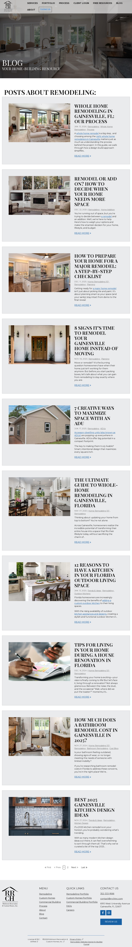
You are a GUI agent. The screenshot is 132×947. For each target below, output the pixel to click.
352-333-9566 (107, 893)
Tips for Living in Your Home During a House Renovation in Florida (94, 655)
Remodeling (93, 126)
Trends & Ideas (94, 591)
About (31, 10)
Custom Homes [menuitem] (47, 898)
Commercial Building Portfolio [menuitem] (82, 902)
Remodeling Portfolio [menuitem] (77, 894)
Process (64, 3)
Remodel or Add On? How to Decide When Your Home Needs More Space (95, 191)
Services (32, 3)
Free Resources (102, 3)
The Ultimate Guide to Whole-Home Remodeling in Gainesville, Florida (96, 492)
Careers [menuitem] (70, 910)
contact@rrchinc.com (111, 898)
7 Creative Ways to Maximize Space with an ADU (94, 415)
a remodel (106, 216)
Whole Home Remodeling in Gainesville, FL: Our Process (94, 113)
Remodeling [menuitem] (45, 894)
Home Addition (108, 209)
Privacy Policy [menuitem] (75, 939)
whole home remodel (87, 133)
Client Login (81, 3)
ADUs (103, 428)
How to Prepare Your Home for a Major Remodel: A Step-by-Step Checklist (96, 266)
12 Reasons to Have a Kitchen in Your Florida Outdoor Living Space (95, 575)
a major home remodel (104, 288)
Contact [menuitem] (43, 918)
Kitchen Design (81, 823)
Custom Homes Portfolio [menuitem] (79, 898)
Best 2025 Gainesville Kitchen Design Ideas (94, 807)
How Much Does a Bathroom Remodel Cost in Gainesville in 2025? (96, 730)
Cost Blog (113, 748)
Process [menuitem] (43, 906)
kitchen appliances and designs (90, 614)
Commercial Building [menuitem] (50, 902)
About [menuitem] (42, 910)
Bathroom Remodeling (97, 748)
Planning (91, 284)
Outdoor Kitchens (82, 593)
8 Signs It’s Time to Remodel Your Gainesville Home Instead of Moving (96, 340)
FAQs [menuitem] (69, 906)
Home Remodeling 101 (98, 282)
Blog (119, 3)
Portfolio (48, 3)
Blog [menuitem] (41, 914)
